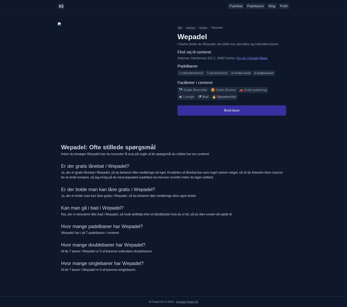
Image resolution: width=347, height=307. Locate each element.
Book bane (232, 110)
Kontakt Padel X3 (187, 301)
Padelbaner (255, 6)
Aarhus (190, 27)
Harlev (203, 27)
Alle (180, 27)
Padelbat (236, 6)
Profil (284, 6)
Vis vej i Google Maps (251, 58)
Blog (272, 6)
